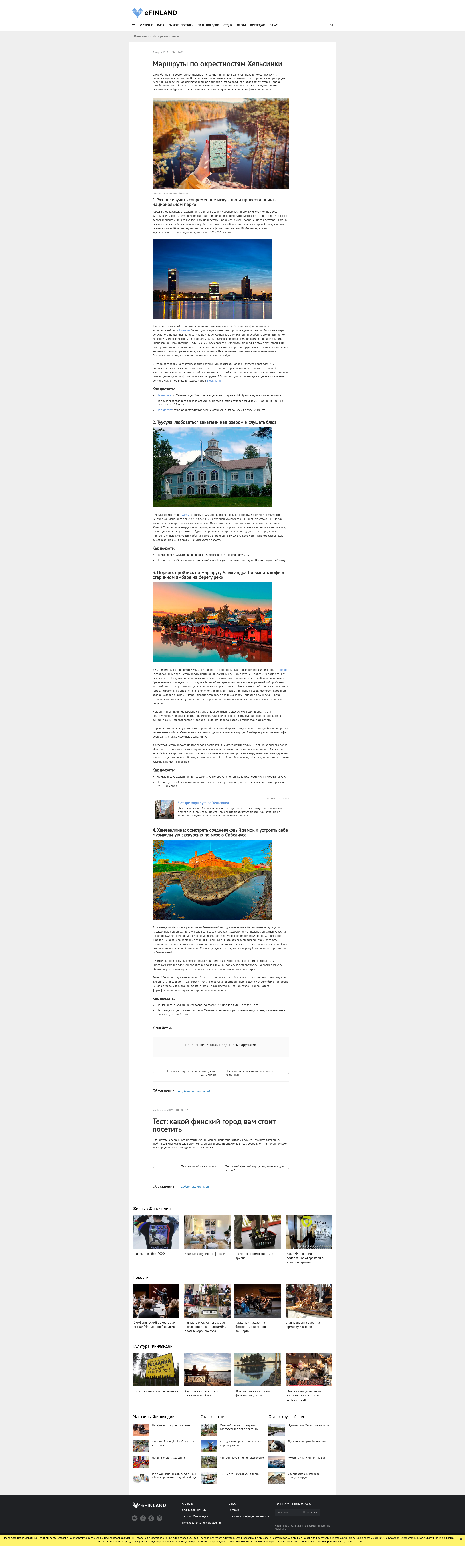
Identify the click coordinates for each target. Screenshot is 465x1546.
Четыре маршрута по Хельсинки (203, 803)
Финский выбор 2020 (149, 1254)
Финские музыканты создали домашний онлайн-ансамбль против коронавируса (206, 1327)
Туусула (185, 514)
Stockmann (214, 380)
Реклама (234, 1510)
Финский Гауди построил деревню (242, 1457)
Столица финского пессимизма (156, 1391)
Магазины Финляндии (154, 1416)
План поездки (208, 25)
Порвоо (283, 669)
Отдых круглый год (286, 1416)
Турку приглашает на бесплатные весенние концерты (251, 1327)
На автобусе (164, 410)
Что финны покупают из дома (171, 1425)
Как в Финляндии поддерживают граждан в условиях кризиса (305, 1258)
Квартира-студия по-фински (205, 1254)
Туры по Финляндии (195, 1516)
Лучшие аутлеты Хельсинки (169, 1457)
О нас (274, 25)
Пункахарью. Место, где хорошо (308, 1425)
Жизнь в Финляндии (152, 1208)
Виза (160, 25)
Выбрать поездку (181, 25)
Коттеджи (257, 25)
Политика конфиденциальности (249, 1516)
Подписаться (310, 1512)
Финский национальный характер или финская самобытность (304, 1395)
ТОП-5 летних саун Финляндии (240, 1474)
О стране (146, 25)
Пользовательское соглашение (201, 1522)
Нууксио (184, 330)
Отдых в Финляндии (195, 1510)
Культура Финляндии (153, 1346)
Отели (241, 25)
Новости (141, 1277)
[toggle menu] (133, 25)
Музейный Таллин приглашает (307, 1457)
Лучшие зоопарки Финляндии (307, 1441)
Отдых (228, 25)
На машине (164, 395)
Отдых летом (213, 1416)
